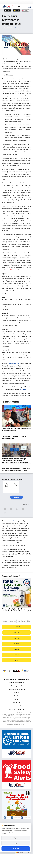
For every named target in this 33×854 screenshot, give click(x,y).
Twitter (16, 655)
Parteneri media (16, 706)
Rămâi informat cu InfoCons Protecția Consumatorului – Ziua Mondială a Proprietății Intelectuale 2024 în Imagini (15, 460)
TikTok (16, 660)
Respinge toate (16, 838)
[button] (19, 6)
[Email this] (5, 509)
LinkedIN (16, 649)
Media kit (16, 693)
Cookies (16, 696)
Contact (16, 699)
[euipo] (16, 671)
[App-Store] (7, 10)
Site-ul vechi (16, 703)
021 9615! (23, 389)
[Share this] (11, 509)
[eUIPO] (26, 671)
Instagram (16, 638)
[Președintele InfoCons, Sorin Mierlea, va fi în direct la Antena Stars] (16, 416)
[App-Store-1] (16, 10)
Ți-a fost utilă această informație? (12, 479)
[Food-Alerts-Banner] (16, 774)
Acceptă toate (15, 848)
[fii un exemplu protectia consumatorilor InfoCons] (16, 805)
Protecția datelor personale (16, 689)
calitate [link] (11, 270)
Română (20, 852)
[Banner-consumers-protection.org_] (16, 744)
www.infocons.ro (13, 363)
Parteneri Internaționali (16, 709)
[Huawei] (25, 10)
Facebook (16, 632)
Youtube (16, 644)
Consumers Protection (10, 620)
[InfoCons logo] (7, 6)
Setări (15, 843)
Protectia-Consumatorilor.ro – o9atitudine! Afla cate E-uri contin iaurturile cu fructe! (16, 470)
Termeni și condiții (16, 686)
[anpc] (7, 671)
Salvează (16, 497)
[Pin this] (5, 513)
